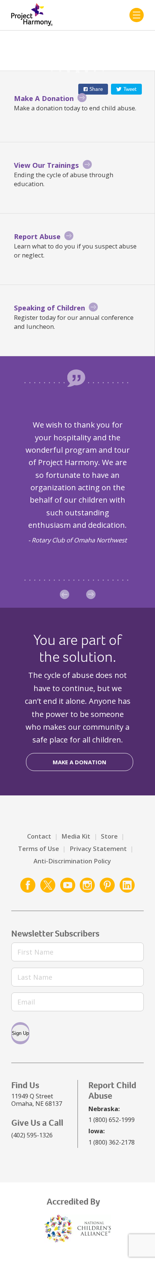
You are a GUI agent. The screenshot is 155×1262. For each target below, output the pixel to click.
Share (96, 89)
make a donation (79, 762)
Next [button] (91, 594)
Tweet (130, 89)
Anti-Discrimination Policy (72, 861)
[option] (77, 481)
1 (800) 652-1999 (111, 1119)
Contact (39, 836)
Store (109, 836)
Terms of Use (38, 848)
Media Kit (75, 836)
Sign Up (20, 1033)
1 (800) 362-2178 (111, 1142)
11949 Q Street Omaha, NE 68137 (36, 1100)
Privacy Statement (98, 848)
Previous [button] (64, 594)
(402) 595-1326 (32, 1135)
